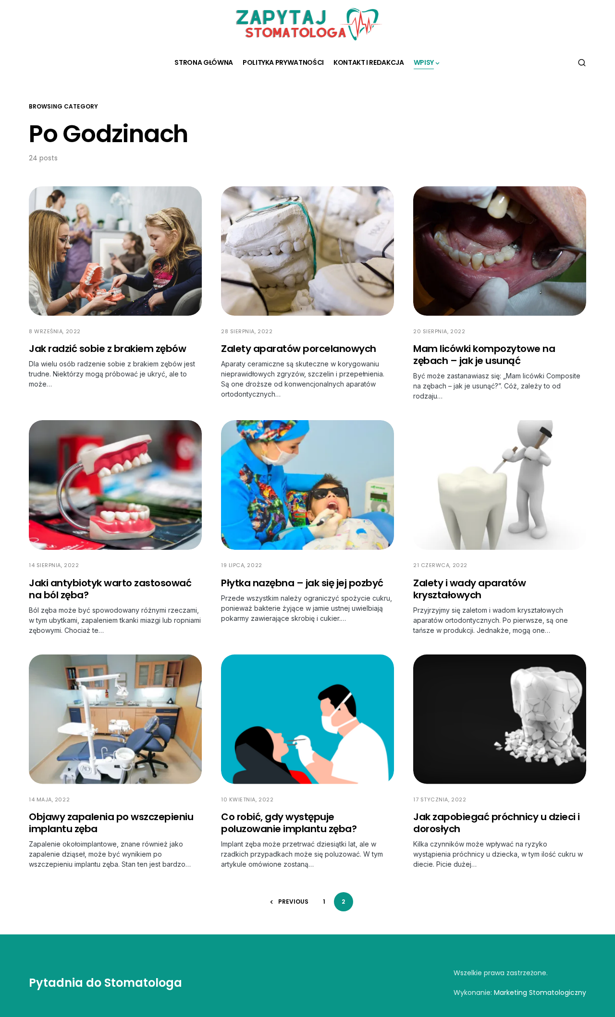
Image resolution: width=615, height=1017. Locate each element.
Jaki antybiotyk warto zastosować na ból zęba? (110, 589)
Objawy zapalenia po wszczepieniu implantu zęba (111, 822)
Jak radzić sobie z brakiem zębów (107, 348)
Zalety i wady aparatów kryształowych (469, 589)
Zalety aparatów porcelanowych (298, 348)
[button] (582, 62)
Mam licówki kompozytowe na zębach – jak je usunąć (484, 354)
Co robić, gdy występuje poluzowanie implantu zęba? (289, 822)
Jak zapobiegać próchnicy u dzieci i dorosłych (496, 822)
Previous (293, 901)
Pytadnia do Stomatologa (105, 983)
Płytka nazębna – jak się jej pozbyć (302, 583)
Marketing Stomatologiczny (540, 992)
